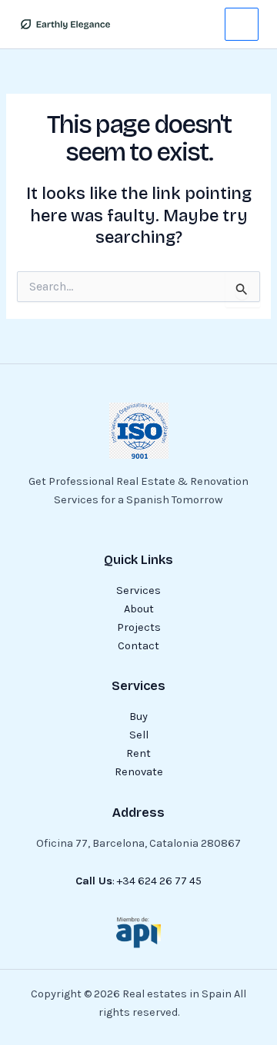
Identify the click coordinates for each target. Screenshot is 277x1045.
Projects (139, 627)
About (139, 608)
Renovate (139, 771)
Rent (138, 753)
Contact (138, 645)
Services (138, 590)
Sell (139, 734)
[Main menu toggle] (242, 24)
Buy (138, 716)
